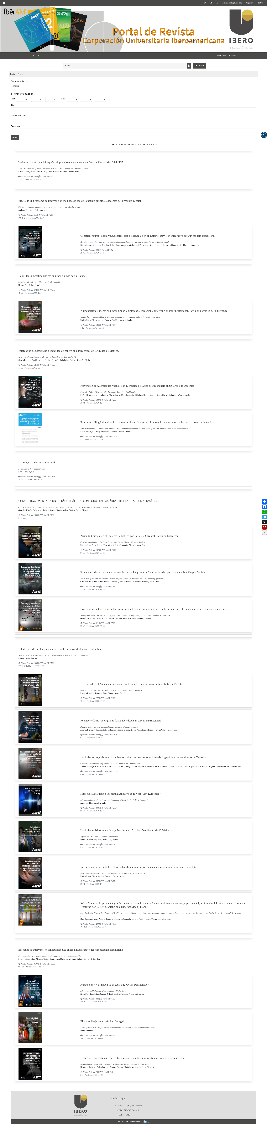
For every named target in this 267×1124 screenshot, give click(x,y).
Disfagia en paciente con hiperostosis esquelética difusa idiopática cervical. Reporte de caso (132, 1057)
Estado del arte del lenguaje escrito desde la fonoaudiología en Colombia (59, 648)
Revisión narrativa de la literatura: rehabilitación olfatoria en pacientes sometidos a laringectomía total (138, 866)
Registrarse (250, 3)
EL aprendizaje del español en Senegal (102, 1021)
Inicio (12, 74)
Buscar (15, 137)
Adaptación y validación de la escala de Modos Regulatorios (114, 984)
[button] (264, 135)
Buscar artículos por (19, 81)
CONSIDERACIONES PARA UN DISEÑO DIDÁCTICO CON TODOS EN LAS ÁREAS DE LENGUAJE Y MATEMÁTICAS (89, 500)
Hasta (63, 99)
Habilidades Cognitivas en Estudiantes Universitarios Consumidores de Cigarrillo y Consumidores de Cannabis (143, 757)
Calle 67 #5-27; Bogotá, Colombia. (129, 1106)
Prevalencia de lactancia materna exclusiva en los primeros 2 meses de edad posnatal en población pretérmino (142, 572)
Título (13, 105)
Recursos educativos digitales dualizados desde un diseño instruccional (120, 720)
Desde (13, 99)
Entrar (260, 3)
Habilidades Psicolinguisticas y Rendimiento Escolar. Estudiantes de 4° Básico (125, 830)
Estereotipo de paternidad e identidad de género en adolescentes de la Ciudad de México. (68, 350)
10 (151, 144)
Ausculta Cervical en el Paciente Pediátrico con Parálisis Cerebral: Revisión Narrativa (129, 535)
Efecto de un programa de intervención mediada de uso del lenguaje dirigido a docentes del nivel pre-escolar (79, 200)
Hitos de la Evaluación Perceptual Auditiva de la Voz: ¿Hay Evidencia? (120, 793)
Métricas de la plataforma (232, 3)
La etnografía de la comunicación (37, 462)
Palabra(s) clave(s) (18, 116)
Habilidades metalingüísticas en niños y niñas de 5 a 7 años (51, 275)
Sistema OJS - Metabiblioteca (129, 1122)
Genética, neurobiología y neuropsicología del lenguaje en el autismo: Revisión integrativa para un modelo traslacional (147, 235)
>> (155, 144)
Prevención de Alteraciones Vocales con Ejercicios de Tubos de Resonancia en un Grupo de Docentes (137, 385)
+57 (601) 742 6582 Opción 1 (127, 1110)
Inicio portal (34, 55)
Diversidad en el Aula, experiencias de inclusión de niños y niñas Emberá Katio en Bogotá (131, 683)
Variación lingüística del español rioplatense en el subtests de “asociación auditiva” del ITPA (70, 162)
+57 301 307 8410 (122, 1115)
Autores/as (15, 126)
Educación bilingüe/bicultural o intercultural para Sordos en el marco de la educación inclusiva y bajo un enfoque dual (147, 422)
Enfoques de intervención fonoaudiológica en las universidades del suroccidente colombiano (70, 949)
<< (133, 144)
